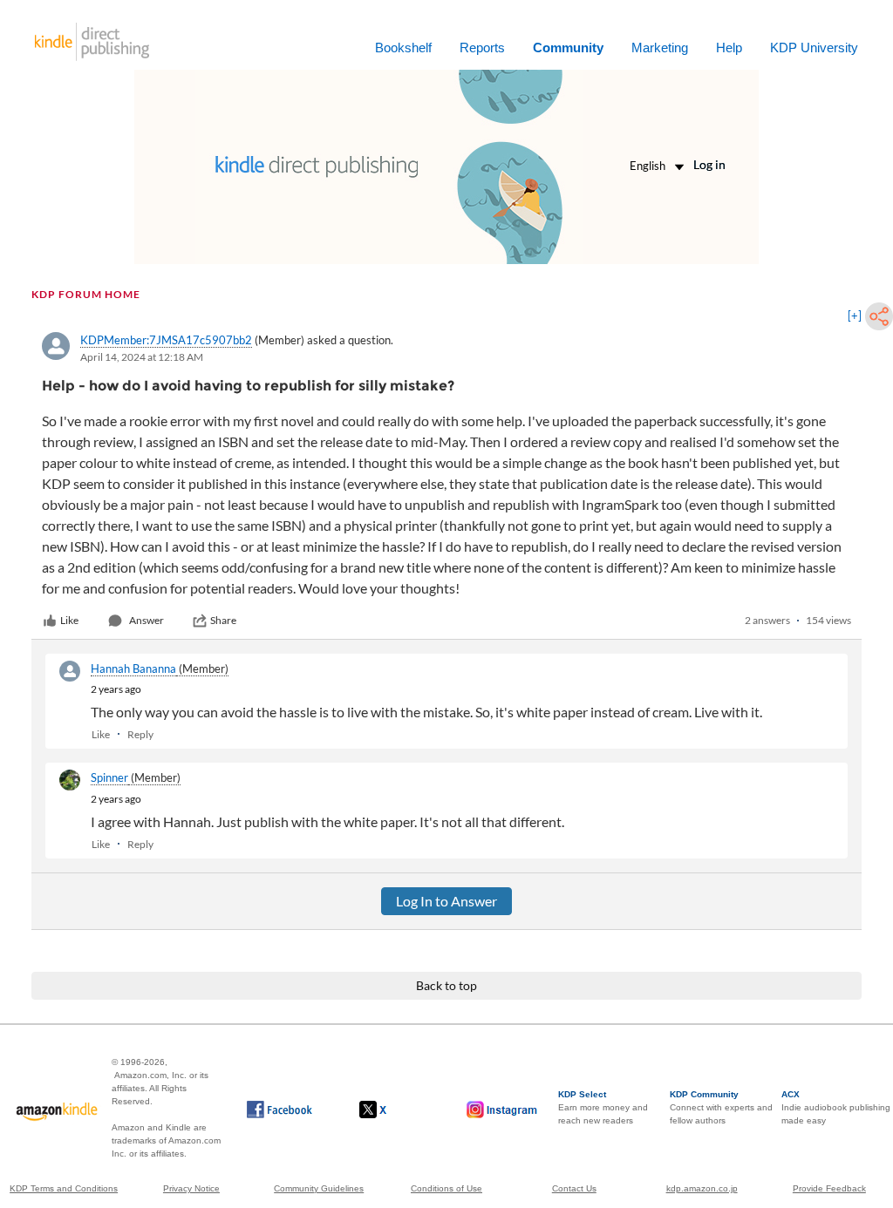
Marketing (659, 47)
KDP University (814, 47)
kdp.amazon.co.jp (702, 1188)
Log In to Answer (446, 900)
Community (568, 47)
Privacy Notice (191, 1188)
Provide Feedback (829, 1188)
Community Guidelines (319, 1188)
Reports (482, 47)
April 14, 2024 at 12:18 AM (141, 356)
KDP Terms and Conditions (64, 1188)
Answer (146, 620)
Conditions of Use (446, 1188)
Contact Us (574, 1188)
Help (729, 47)
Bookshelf (403, 47)
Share (223, 620)
